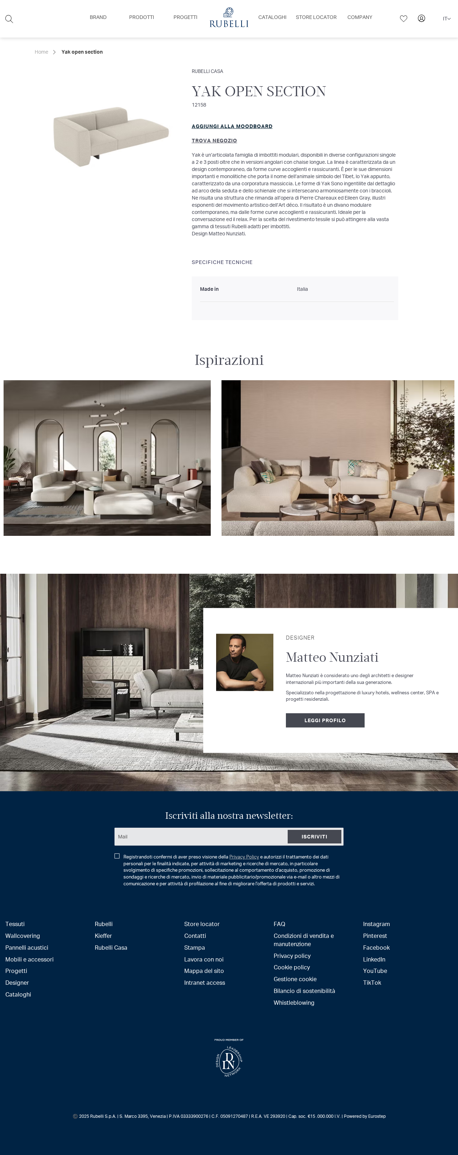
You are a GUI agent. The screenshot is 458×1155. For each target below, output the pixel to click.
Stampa (194, 947)
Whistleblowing (294, 1002)
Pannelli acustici (26, 947)
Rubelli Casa (207, 71)
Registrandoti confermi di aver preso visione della (231, 870)
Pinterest (375, 935)
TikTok (372, 982)
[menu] (228, 19)
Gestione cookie (295, 978)
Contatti (195, 935)
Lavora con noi (204, 959)
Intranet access (204, 982)
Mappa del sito (204, 970)
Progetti (16, 970)
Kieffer (103, 935)
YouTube (375, 970)
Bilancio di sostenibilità (304, 990)
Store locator (202, 923)
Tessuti (15, 923)
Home (41, 52)
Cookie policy (292, 967)
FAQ (279, 923)
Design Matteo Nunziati (218, 233)
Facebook (376, 947)
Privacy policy (292, 955)
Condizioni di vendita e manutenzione (304, 939)
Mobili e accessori (29, 959)
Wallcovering (22, 935)
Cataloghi (18, 994)
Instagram (376, 923)
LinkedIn (374, 959)
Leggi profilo (325, 720)
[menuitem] (98, 17)
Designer (17, 982)
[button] (447, 19)
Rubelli (104, 923)
